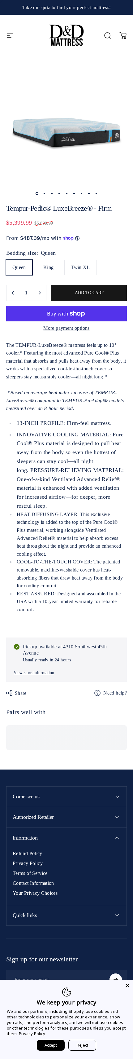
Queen (19, 267)
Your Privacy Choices (35, 893)
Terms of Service (30, 873)
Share (21, 693)
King (48, 267)
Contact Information (33, 883)
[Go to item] (37, 193)
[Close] (127, 985)
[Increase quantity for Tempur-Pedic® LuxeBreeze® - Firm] (39, 293)
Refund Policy (27, 853)
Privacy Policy (28, 863)
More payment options (66, 328)
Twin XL (80, 267)
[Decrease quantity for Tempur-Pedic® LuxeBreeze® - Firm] (12, 293)
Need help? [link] (115, 692)
